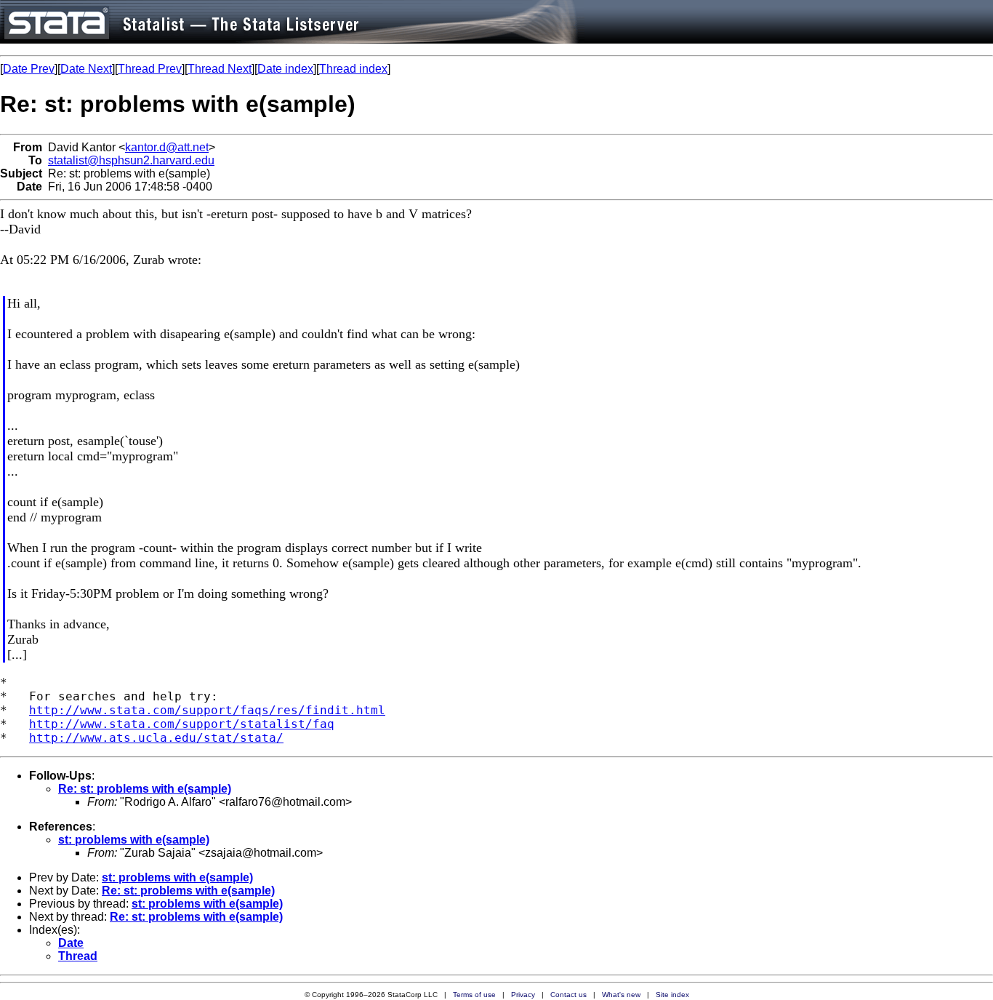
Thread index (353, 69)
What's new (621, 995)
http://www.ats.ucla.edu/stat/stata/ (156, 738)
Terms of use (474, 995)
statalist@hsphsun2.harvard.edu (131, 160)
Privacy (523, 995)
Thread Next (220, 69)
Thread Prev (150, 69)
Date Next (86, 69)
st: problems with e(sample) (133, 839)
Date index (285, 69)
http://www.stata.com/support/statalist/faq (181, 724)
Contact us (568, 995)
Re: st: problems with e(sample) (144, 789)
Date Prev (29, 69)
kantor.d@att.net (167, 147)
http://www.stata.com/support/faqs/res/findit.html (207, 710)
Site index (672, 995)
